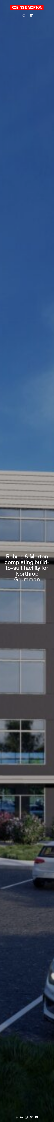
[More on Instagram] (26, 1117)
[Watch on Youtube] (36, 1117)
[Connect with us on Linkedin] (21, 1117)
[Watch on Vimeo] (31, 1117)
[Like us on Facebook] (17, 1117)
